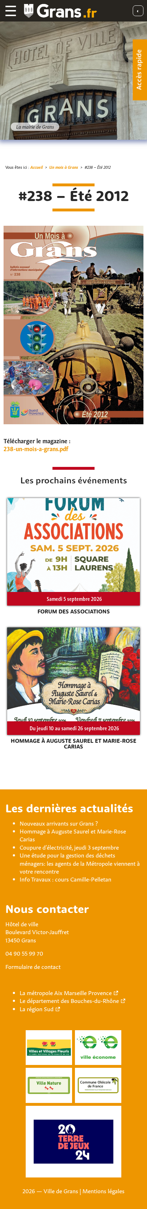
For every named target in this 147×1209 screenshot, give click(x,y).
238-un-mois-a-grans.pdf (36, 448)
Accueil (36, 166)
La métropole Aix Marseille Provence (66, 992)
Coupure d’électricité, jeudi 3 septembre (69, 847)
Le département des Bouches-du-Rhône (69, 1000)
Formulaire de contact (33, 966)
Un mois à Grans (63, 166)
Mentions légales (103, 1190)
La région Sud (37, 1008)
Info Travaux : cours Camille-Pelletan (65, 879)
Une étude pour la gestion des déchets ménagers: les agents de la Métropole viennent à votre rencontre (80, 863)
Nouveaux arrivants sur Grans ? (59, 823)
